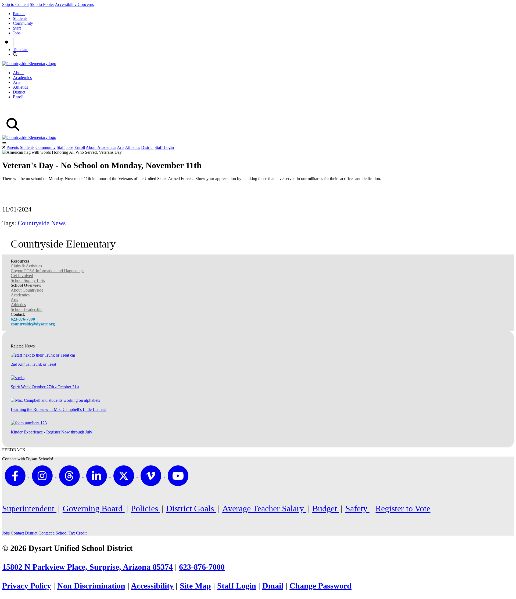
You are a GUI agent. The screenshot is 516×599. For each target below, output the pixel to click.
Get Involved (22, 275)
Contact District (24, 533)
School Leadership (26, 309)
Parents (19, 13)
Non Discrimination (91, 585)
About (18, 72)
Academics (22, 77)
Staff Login (164, 147)
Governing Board (94, 508)
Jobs (16, 33)
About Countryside (27, 290)
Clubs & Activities (26, 266)
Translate (20, 49)
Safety (357, 508)
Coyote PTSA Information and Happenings (47, 270)
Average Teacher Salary (264, 508)
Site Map (195, 585)
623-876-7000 (202, 567)
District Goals (191, 508)
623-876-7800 (23, 319)
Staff (17, 28)
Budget (325, 508)
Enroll (18, 97)
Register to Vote (402, 508)
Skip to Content (15, 4)
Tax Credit (78, 533)
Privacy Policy (26, 585)
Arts (16, 82)
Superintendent (29, 508)
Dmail (272, 585)
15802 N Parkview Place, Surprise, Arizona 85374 (87, 567)
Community (23, 23)
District (19, 92)
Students (20, 18)
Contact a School (52, 533)
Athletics (20, 87)
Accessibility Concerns (74, 4)
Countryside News (42, 223)
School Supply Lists (28, 280)
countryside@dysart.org (33, 324)
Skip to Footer (42, 4)
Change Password (320, 585)
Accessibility (152, 585)
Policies (145, 508)
